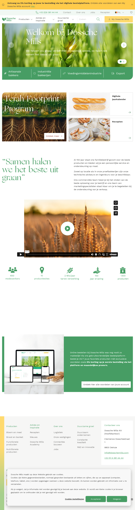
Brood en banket (14, 437)
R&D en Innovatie (85, 447)
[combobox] (119, 12)
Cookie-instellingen (74, 499)
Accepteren (96, 499)
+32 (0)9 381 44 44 (48, 12)
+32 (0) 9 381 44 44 (114, 458)
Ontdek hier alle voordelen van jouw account (106, 384)
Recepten (105, 12)
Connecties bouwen (59, 443)
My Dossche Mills (120, 19)
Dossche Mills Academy (37, 443)
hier (33, 6)
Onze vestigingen (62, 437)
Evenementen (79, 348)
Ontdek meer (52, 136)
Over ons (80, 12)
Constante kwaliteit (82, 441)
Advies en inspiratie (35, 426)
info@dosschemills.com (116, 452)
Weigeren (117, 499)
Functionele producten (12, 443)
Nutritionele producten (12, 450)
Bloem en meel (14, 432)
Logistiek (58, 432)
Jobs (92, 12)
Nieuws (33, 437)
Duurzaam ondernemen (83, 433)
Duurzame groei (85, 426)
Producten (11, 426)
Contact (67, 12)
